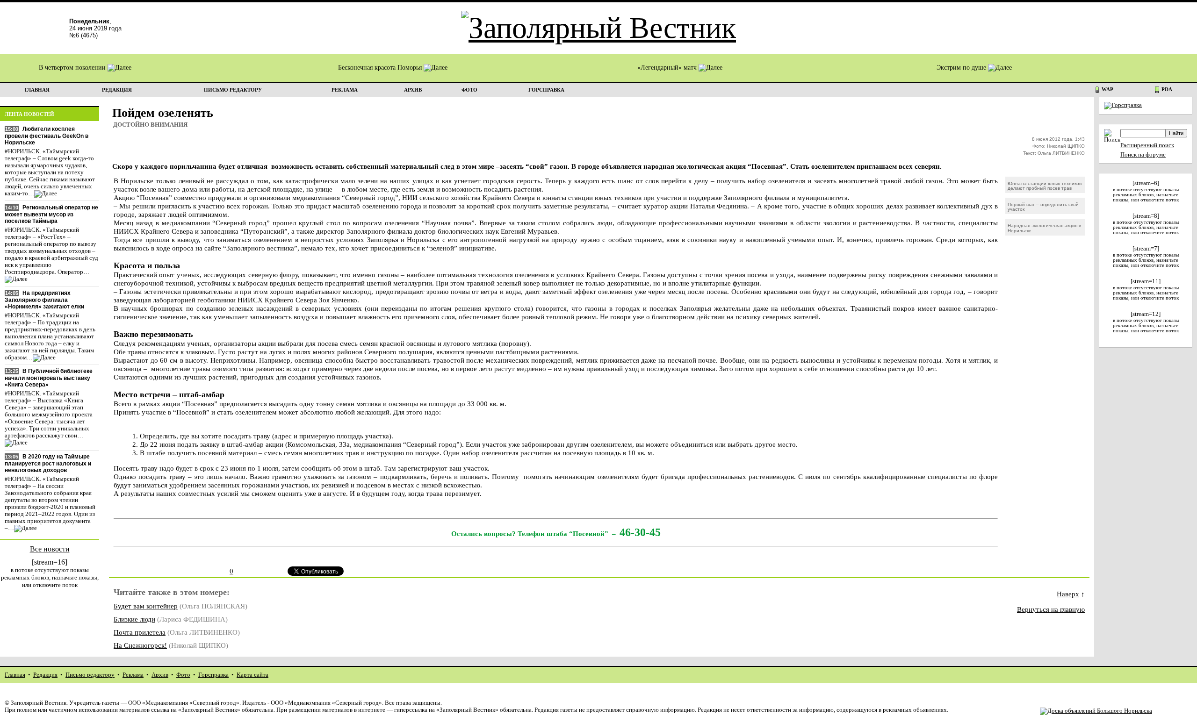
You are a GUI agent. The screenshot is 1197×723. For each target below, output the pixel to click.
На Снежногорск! (140, 645)
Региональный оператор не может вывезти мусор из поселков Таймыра (51, 214)
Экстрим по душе (962, 67)
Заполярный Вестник (38, 703)
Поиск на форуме (1143, 154)
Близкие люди (134, 619)
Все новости (50, 549)
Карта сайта (252, 675)
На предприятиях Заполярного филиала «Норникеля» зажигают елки (44, 300)
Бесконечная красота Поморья (381, 67)
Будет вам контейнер (146, 606)
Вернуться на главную (1051, 609)
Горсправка (213, 675)
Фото (183, 675)
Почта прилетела (140, 632)
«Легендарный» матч (668, 67)
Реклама (133, 675)
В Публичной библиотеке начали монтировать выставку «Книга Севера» (49, 378)
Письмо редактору (90, 675)
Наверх (1068, 594)
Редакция (45, 675)
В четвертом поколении (73, 67)
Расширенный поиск (1147, 145)
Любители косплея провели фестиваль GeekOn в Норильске (46, 136)
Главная (15, 675)
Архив (159, 675)
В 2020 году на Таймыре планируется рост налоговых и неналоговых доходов (48, 463)
